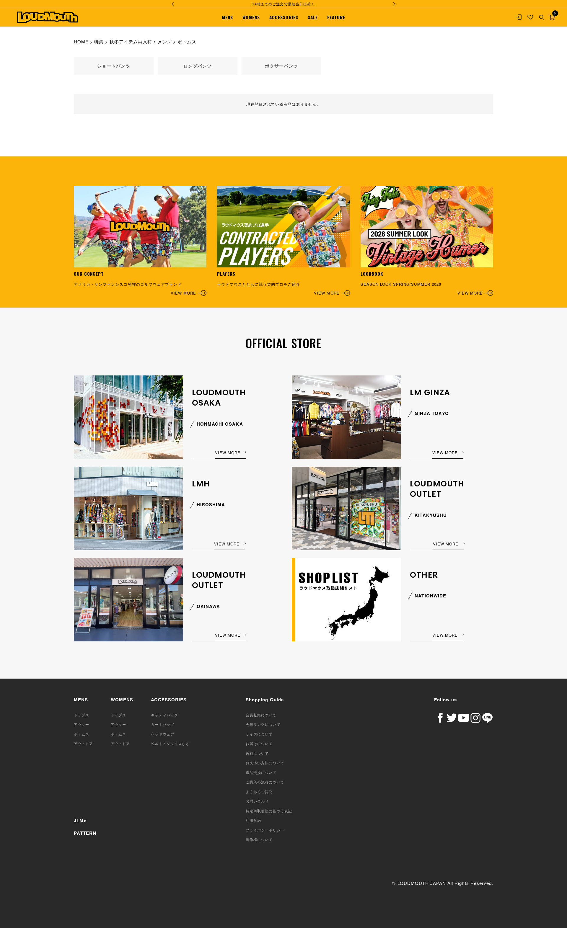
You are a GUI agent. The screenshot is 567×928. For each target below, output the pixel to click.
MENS (227, 17)
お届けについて (259, 743)
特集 (99, 41)
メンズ (165, 41)
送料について (257, 753)
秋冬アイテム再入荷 (131, 41)
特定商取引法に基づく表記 (269, 810)
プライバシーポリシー (265, 829)
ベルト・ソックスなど (170, 743)
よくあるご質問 (259, 791)
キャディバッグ (164, 714)
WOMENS (251, 17)
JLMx (80, 820)
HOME (81, 41)
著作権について (259, 839)
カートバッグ (162, 724)
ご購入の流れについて (265, 781)
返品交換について (261, 772)
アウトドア (83, 743)
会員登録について (261, 714)
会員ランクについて (263, 724)
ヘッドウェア (162, 733)
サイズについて (259, 733)
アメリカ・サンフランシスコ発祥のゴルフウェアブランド (135, 283)
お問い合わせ (257, 800)
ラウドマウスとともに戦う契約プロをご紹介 (278, 283)
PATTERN (85, 833)
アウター (81, 724)
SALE (313, 17)
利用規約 (253, 820)
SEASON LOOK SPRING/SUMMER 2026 (422, 283)
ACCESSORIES (283, 17)
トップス (81, 714)
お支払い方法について (265, 762)
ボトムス (81, 733)
